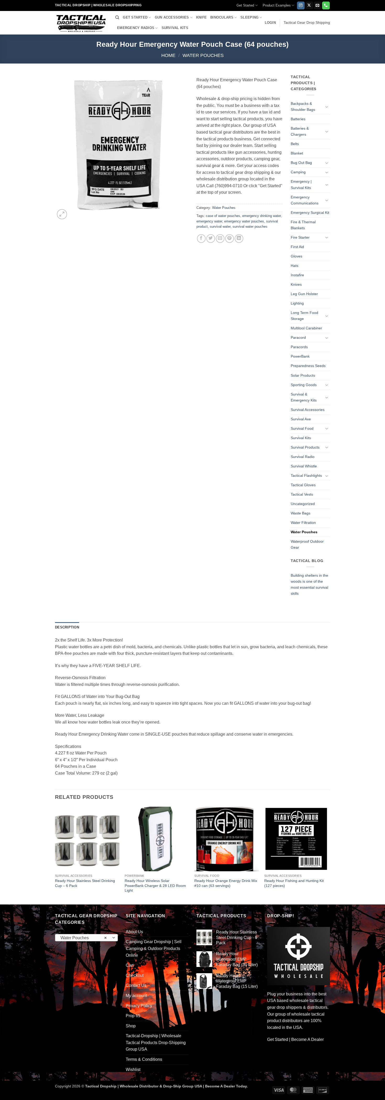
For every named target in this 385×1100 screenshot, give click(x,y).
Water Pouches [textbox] (83, 938)
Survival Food (302, 428)
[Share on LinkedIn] (239, 238)
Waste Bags (300, 513)
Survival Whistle (304, 466)
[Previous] (55, 855)
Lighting (297, 303)
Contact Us (136, 985)
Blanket (297, 153)
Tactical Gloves (303, 485)
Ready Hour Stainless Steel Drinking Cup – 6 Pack (85, 883)
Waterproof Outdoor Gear (307, 544)
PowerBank (300, 356)
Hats (294, 265)
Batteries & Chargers (300, 131)
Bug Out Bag (301, 163)
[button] (270, 23)
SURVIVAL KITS (175, 28)
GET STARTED (135, 17)
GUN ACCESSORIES (172, 17)
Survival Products (305, 447)
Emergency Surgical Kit (310, 212)
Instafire (297, 275)
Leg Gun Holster (304, 294)
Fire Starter (300, 237)
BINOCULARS (221, 17)
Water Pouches (203, 55)
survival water (220, 226)
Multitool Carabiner (306, 328)
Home (168, 55)
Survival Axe (301, 419)
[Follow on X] (309, 5)
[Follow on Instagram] (301, 5)
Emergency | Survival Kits (301, 184)
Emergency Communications (304, 200)
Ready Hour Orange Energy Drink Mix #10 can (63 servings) (225, 883)
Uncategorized (303, 504)
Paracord (298, 337)
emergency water (209, 221)
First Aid (297, 247)
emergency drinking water (261, 216)
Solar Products (303, 375)
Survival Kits (301, 438)
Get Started (245, 5)
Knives (296, 284)
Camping (298, 172)
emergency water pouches (244, 221)
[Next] (328, 855)
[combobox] (86, 937)
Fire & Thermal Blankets (303, 225)
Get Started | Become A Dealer (295, 1039)
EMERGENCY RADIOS (135, 28)
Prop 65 (133, 1015)
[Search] (117, 17)
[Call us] (326, 5)
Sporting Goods (304, 385)
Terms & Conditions (144, 1059)
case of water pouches (223, 216)
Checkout (135, 975)
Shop (131, 1026)
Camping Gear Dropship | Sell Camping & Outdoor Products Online (154, 948)
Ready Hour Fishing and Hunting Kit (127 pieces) (294, 883)
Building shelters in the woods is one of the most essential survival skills (309, 584)
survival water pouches (250, 226)
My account (136, 995)
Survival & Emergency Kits (304, 397)
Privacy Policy (139, 1006)
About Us (134, 932)
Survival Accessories (307, 410)
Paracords (299, 347)
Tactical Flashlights (306, 475)
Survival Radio (303, 457)
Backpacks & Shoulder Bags (303, 106)
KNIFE (201, 17)
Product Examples (277, 5)
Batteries (298, 119)
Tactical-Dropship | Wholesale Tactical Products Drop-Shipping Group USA (156, 1042)
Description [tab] (67, 627)
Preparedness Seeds (308, 366)
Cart (130, 965)
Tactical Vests (302, 494)
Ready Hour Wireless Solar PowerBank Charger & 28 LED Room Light (155, 885)
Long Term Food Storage (304, 316)
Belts (295, 144)
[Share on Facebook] (201, 238)
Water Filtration (303, 522)
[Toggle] (327, 107)
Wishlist (133, 1069)
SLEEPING (249, 17)
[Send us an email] (317, 5)
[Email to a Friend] (220, 238)
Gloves (296, 256)
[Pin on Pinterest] (229, 238)
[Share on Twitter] (210, 238)
